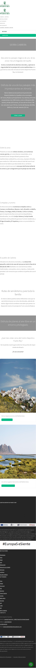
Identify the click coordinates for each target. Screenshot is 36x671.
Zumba (2, 596)
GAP (1, 603)
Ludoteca (2, 572)
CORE (1, 605)
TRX (1, 588)
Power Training (3, 593)
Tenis (1, 557)
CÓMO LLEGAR (18, 115)
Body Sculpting (3, 610)
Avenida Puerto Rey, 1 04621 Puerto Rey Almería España (16, 619)
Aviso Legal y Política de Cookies (19, 657)
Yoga (1, 581)
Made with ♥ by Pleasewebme (5, 657)
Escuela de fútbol (4, 574)
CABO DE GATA (8, 485)
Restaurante (2, 565)
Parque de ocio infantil (5, 567)
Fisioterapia (2, 555)
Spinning (2, 591)
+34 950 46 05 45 (3, 624)
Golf (1, 562)
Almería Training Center (6, 27)
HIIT (1, 608)
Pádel (1, 560)
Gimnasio (2, 569)
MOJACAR (7, 419)
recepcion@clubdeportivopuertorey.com (12, 626)
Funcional (2, 586)
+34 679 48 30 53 (7, 622)
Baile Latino (2, 598)
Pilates (1, 583)
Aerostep (2, 600)
